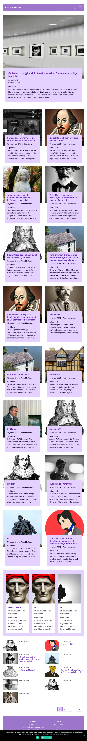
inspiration (12, 87)
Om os (58, 727)
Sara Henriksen (14, 83)
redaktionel (53, 148)
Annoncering (59, 724)
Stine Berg (28, 144)
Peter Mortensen (69, 144)
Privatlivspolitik (46, 738)
